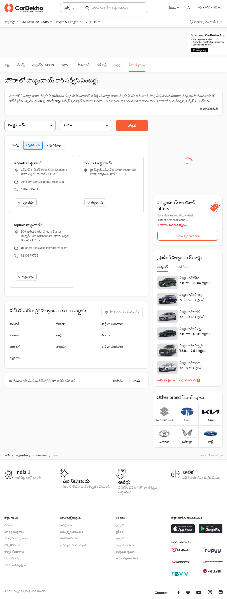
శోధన (132, 126)
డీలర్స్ (21, 65)
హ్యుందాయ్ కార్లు (49, 101)
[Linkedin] (221, 593)
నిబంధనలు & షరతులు (16, 538)
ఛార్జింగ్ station (43, 65)
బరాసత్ (14, 335)
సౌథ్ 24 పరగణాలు (112, 346)
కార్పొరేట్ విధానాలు (14, 551)
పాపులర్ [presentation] (162, 267)
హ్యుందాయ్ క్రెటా (189, 277)
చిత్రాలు (65, 65)
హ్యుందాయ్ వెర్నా (190, 328)
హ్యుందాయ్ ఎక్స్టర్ (191, 345)
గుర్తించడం (28, 202)
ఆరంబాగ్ (15, 346)
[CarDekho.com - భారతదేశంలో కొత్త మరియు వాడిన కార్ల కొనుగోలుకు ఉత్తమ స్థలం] (23, 8)
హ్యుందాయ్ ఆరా (189, 362)
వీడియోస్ (84, 65)
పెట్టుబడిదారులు (12, 558)
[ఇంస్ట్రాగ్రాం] (210, 593)
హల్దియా (61, 346)
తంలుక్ (106, 335)
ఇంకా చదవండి (209, 108)
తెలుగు (172, 7)
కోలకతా (60, 324)
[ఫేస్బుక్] (179, 593)
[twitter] (188, 593)
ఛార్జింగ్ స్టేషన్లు (54, 145)
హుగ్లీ (59, 335)
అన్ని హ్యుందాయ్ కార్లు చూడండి (176, 380)
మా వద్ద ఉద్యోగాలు (14, 531)
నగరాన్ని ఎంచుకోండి (206, 22)
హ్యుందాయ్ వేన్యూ (190, 294)
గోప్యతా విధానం (12, 545)
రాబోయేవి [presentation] (182, 267)
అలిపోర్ (14, 324)
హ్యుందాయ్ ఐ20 (189, 311)
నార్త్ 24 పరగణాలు (112, 324)
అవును (118, 381)
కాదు (136, 381)
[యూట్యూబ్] (198, 593)
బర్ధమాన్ (15, 358)
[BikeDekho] (180, 550)
